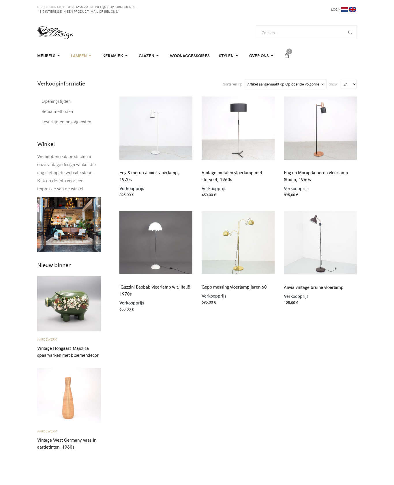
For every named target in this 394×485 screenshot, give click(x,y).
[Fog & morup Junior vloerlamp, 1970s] (155, 125)
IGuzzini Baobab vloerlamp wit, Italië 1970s (154, 290)
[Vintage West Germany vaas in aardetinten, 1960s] (69, 393)
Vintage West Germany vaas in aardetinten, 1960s (66, 443)
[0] (286, 55)
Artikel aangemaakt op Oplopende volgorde (283, 84)
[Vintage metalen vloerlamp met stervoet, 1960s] (238, 125)
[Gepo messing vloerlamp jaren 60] (238, 240)
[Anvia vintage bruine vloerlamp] (320, 240)
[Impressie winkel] (69, 224)
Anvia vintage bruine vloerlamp (314, 287)
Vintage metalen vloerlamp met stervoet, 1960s (232, 176)
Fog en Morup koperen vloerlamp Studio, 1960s (316, 176)
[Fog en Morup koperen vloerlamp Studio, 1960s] (320, 125)
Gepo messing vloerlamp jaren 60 (234, 287)
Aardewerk (47, 339)
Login (336, 9)
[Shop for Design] (55, 32)
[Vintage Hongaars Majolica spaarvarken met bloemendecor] (69, 301)
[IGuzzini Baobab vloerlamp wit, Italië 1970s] (155, 240)
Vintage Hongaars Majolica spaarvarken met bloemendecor (68, 351)
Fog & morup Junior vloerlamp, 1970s (149, 176)
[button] (49, 55)
